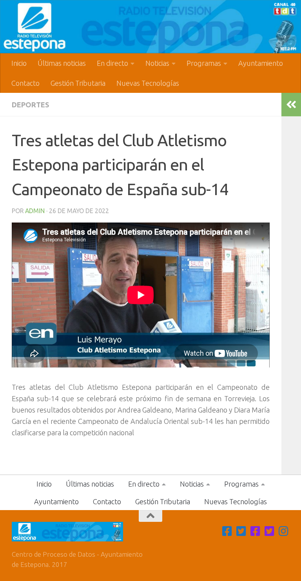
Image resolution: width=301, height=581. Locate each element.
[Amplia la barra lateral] (291, 104)
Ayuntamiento (260, 63)
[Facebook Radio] (255, 531)
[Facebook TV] (227, 531)
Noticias (157, 63)
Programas (204, 63)
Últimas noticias (62, 63)
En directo (112, 63)
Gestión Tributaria (78, 83)
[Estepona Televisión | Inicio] (150, 26)
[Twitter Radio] (269, 531)
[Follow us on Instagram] (283, 531)
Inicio (19, 63)
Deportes (30, 105)
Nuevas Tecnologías (147, 83)
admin (35, 210)
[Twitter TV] (241, 531)
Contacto (25, 83)
